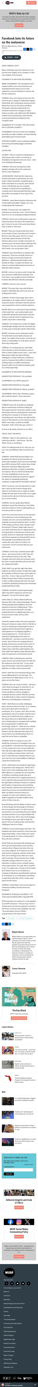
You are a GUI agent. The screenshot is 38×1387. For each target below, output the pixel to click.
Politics (17, 1047)
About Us (6, 1291)
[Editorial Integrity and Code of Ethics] (19, 1193)
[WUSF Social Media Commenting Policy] (19, 1222)
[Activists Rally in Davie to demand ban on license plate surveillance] (8, 1036)
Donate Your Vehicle (9, 1343)
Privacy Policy (8, 1359)
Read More (19, 1207)
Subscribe (19, 25)
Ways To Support (9, 1355)
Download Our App (9, 1351)
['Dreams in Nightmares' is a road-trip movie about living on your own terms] (8, 1142)
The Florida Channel (9, 1319)
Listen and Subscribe (19, 1018)
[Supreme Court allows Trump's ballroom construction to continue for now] (8, 1128)
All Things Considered (25, 918)
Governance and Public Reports (13, 1323)
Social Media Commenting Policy (13, 1307)
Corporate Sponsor (9, 1347)
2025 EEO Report (9, 1335)
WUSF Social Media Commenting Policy (19, 1230)
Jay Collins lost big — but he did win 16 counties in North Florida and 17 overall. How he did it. (25, 1052)
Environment (18, 1061)
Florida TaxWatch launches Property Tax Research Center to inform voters (25, 1080)
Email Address (9, 1167)
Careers (6, 1311)
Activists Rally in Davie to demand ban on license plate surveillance (24, 1038)
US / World (11, 918)
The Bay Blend (19, 1010)
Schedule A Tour (8, 1367)
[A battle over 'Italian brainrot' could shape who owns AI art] (8, 1115)
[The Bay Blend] (19, 996)
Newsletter (7, 1299)
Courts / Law (18, 1033)
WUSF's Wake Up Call (19, 13)
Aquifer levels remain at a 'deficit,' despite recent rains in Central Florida (24, 1066)
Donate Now (19, 1256)
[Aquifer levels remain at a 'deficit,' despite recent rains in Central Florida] (8, 1065)
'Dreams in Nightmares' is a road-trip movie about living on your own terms (25, 1141)
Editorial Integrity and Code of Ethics (19, 1201)
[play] (3, 1385)
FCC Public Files (8, 1327)
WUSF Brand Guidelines (10, 1363)
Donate (32, 3)
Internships (7, 1315)
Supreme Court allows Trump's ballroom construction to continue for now (25, 1127)
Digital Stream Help (9, 1339)
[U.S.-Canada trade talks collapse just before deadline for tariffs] (8, 1101)
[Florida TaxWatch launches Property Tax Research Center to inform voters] (8, 1079)
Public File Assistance (10, 1331)
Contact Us (7, 1295)
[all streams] (35, 1384)
